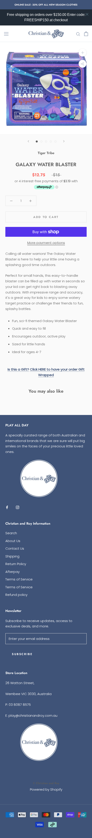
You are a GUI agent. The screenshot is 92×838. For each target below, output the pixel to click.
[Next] (64, 141)
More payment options (46, 242)
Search (11, 533)
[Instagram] (17, 507)
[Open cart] (86, 33)
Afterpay (12, 571)
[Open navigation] (6, 34)
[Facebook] (7, 507)
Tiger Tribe (46, 153)
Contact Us (14, 548)
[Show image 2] (41, 141)
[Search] (78, 34)
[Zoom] (82, 53)
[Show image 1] (37, 141)
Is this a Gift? (18, 369)
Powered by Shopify (46, 789)
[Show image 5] (55, 141)
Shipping (12, 556)
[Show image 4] (51, 141)
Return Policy (15, 563)
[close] (87, 14)
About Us (12, 540)
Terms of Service (19, 579)
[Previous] (28, 141)
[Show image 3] (46, 141)
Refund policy (16, 594)
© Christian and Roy (46, 783)
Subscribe (22, 654)
